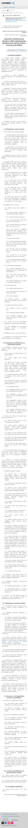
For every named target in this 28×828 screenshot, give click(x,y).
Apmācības (5, 818)
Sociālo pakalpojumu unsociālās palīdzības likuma (16, 50)
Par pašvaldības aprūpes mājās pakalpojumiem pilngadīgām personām (15, 20)
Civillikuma (4, 90)
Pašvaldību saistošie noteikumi (10, 814)
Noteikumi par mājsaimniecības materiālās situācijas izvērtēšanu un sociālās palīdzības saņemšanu (14, 642)
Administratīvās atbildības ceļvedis (10, 816)
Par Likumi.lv (15, 820)
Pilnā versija (5, 820)
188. (8, 90)
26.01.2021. (15, 632)
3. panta (20, 51)
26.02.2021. (16, 27)
